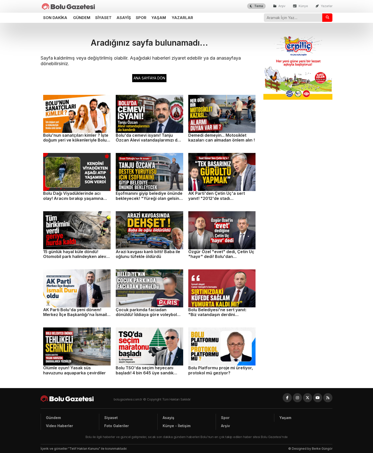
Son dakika (55, 17)
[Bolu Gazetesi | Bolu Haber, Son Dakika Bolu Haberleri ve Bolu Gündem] (68, 6)
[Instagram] (297, 397)
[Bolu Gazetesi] (77, 398)
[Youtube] (317, 397)
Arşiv (281, 6)
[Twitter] (307, 397)
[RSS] (327, 397)
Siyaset (103, 17)
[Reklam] (298, 98)
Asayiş (123, 17)
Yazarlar (326, 6)
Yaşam (158, 17)
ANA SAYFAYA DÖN (149, 78)
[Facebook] (287, 397)
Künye (303, 6)
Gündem (81, 17)
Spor (141, 17)
